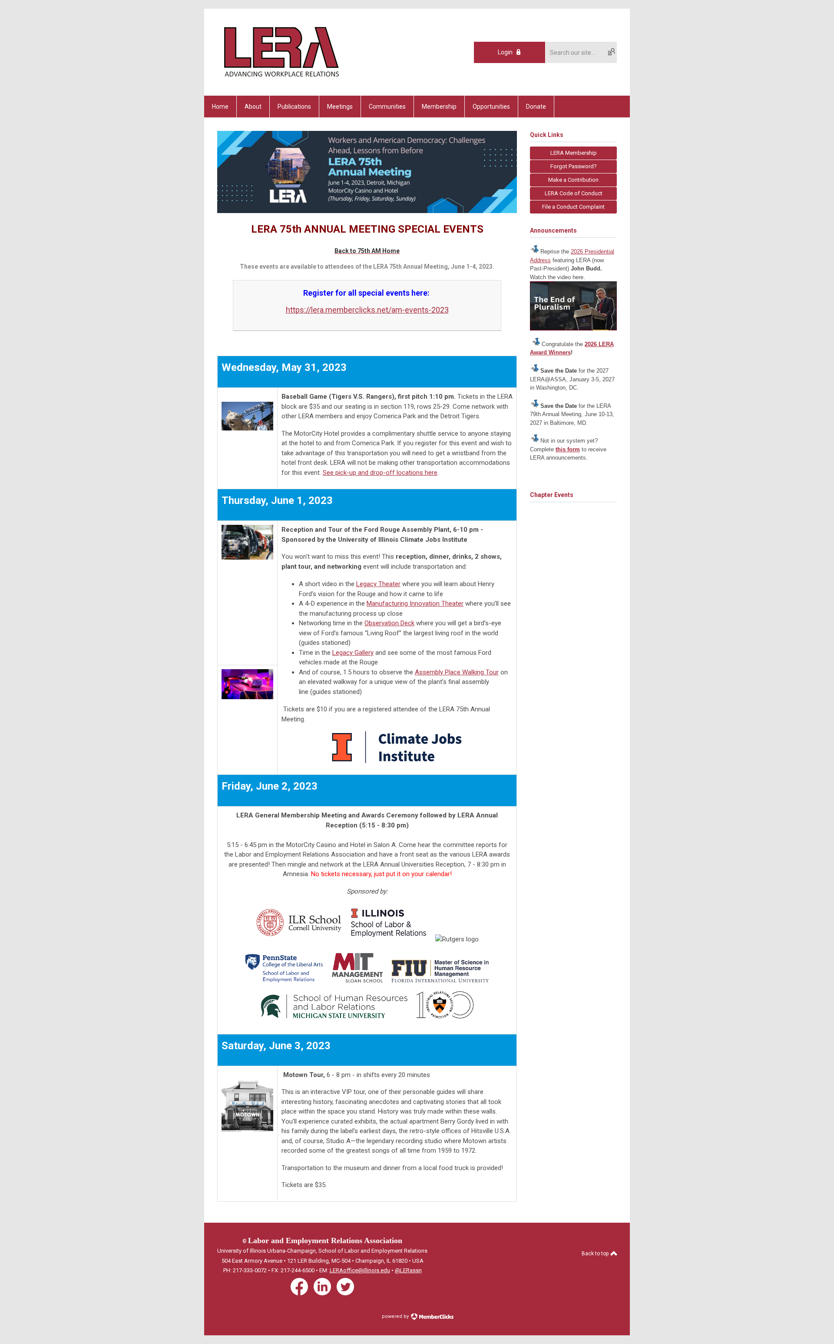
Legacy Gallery (353, 653)
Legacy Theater (378, 584)
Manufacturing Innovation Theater (415, 603)
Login (505, 52)
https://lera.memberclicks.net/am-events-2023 (367, 309)
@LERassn (408, 1270)
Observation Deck (389, 623)
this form (568, 449)
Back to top (596, 1254)
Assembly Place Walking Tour (457, 672)
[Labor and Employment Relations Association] (280, 80)
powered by (396, 1316)
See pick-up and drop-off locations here (380, 473)
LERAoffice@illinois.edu (360, 1270)
